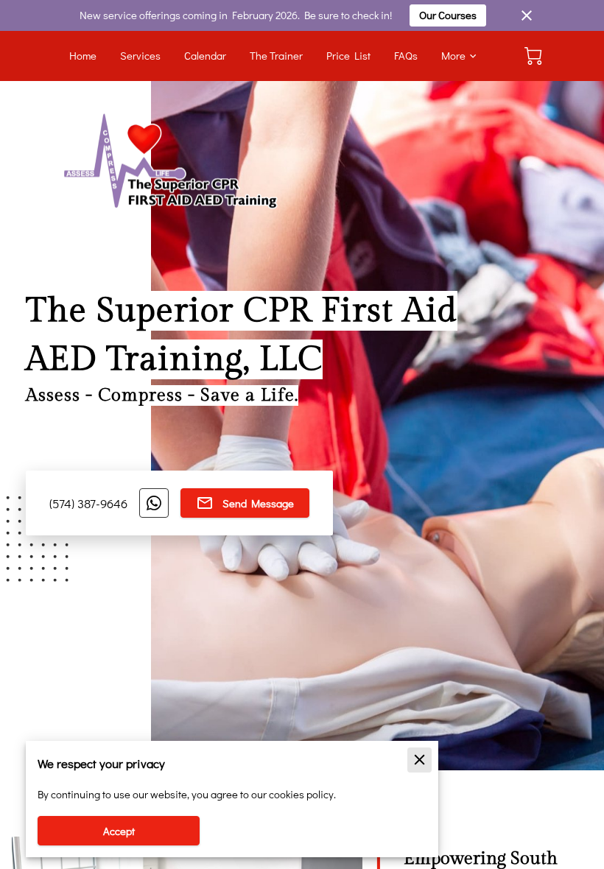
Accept (119, 831)
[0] (533, 56)
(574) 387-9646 (88, 503)
